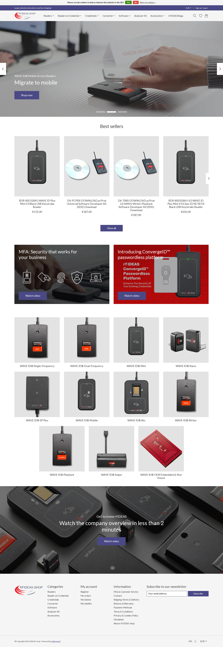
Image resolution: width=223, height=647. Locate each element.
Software (52, 607)
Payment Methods (123, 607)
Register (85, 592)
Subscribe (198, 593)
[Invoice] (195, 641)
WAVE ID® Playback (62, 474)
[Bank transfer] (190, 641)
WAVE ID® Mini (136, 366)
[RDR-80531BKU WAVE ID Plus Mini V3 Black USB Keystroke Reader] (37, 166)
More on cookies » (148, 3)
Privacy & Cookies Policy (126, 615)
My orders (86, 595)
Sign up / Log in (202, 8)
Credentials (53, 599)
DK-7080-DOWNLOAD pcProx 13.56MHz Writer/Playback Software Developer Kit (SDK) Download (136, 205)
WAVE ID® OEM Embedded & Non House (161, 476)
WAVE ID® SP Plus (37, 420)
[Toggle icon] (195, 15)
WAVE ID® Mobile (87, 420)
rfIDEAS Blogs (175, 15)
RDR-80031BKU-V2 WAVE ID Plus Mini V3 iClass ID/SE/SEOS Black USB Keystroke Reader (185, 203)
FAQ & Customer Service (126, 592)
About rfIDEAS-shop (124, 623)
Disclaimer (119, 619)
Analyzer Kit (140, 15)
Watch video (111, 541)
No (136, 3)
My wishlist (86, 603)
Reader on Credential (57, 595)
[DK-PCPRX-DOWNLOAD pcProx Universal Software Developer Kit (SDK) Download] (86, 166)
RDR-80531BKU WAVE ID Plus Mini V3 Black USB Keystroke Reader (37, 203)
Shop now (26, 95)
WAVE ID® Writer (186, 420)
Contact (118, 595)
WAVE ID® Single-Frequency (37, 366)
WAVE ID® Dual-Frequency (86, 366)
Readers (51, 592)
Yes (128, 3)
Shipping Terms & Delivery (126, 599)
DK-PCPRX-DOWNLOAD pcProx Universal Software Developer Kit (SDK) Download (86, 203)
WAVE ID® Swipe (111, 474)
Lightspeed (55, 641)
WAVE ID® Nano (186, 366)
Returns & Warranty (124, 603)
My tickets (86, 599)
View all (111, 228)
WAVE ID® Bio (136, 420)
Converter (52, 603)
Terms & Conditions (123, 611)
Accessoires (53, 615)
